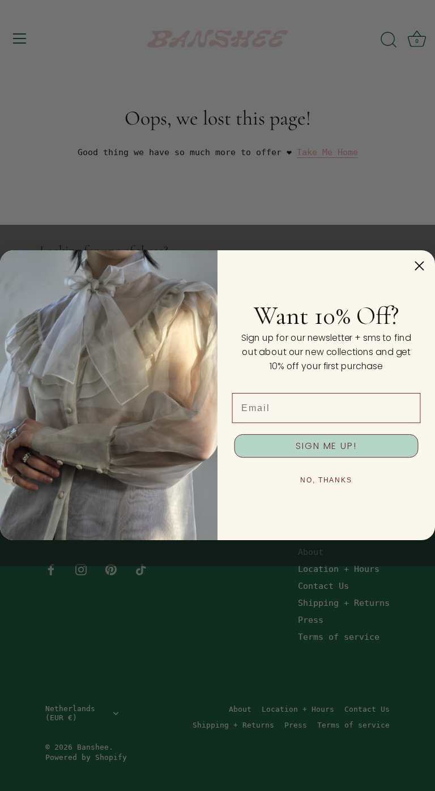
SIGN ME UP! (326, 445)
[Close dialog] (419, 266)
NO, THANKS (326, 480)
